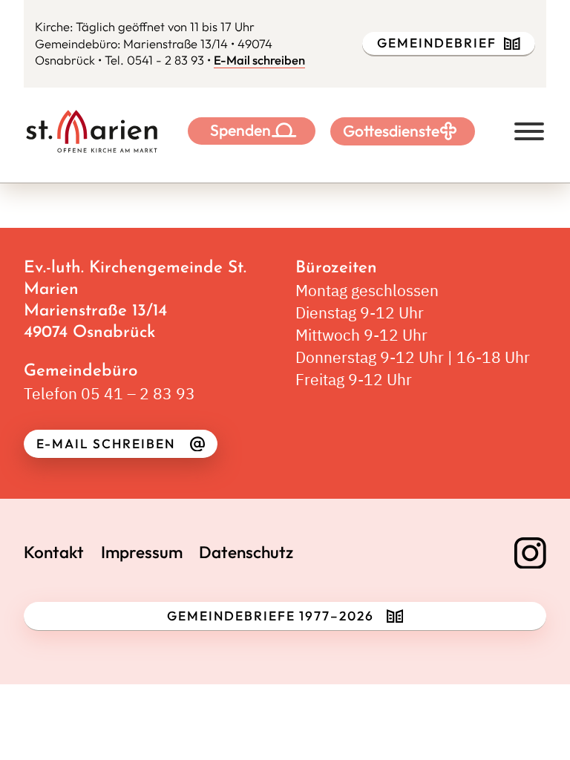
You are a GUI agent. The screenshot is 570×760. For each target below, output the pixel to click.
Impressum (142, 552)
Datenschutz (246, 552)
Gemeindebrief (437, 43)
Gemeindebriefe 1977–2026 (270, 616)
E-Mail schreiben (259, 60)
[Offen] (529, 131)
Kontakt (54, 552)
